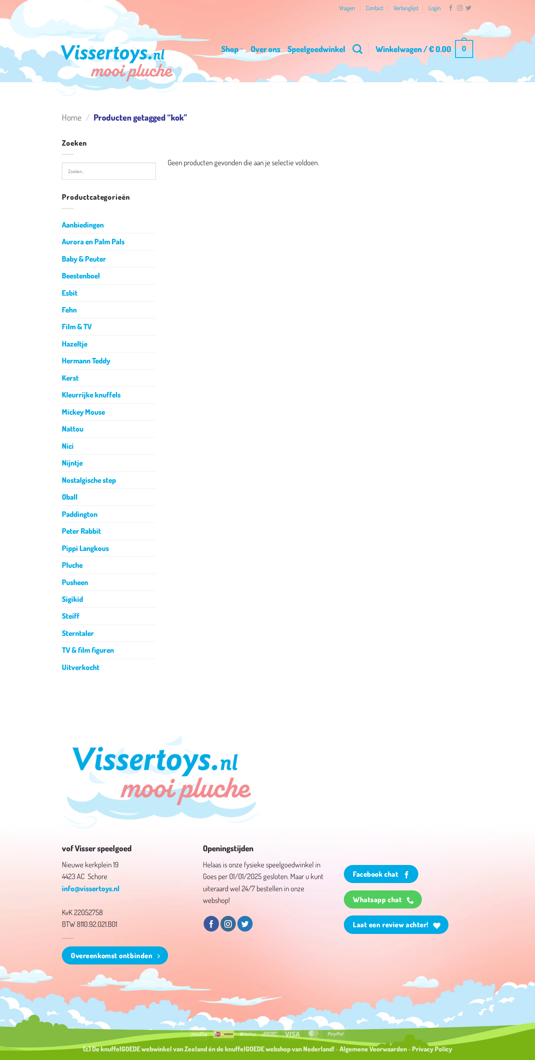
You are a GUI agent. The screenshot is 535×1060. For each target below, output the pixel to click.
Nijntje (72, 463)
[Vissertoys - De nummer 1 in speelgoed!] (116, 63)
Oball (70, 497)
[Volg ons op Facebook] (451, 8)
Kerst (70, 378)
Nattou (72, 428)
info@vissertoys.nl (90, 888)
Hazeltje (74, 344)
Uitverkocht (80, 667)
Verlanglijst (406, 8)
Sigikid (72, 599)
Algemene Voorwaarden (373, 1048)
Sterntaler (78, 633)
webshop (278, 1048)
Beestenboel (81, 275)
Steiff (71, 616)
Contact (374, 8)
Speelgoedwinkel (316, 48)
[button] (424, 49)
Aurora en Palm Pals (93, 241)
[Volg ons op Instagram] (460, 8)
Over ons (265, 48)
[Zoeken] (357, 49)
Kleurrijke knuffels (91, 394)
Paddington (80, 514)
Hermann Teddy (86, 360)
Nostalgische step (89, 480)
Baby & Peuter (84, 259)
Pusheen (75, 582)
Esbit (70, 293)
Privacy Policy (432, 1048)
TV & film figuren (88, 650)
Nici (68, 446)
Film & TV (77, 326)
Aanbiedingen (83, 224)
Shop (230, 48)
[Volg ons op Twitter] (468, 8)
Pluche (72, 565)
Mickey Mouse (83, 412)
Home (71, 117)
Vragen (347, 8)
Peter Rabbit (81, 531)
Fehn (69, 309)
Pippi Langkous (85, 548)
